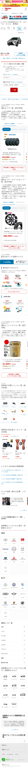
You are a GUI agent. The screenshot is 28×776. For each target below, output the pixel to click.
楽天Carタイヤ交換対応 (10, 123)
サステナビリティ (17, 766)
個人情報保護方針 (10, 754)
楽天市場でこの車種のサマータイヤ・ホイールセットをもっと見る (14, 247)
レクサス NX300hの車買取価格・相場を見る (12, 475)
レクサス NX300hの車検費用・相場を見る (11, 479)
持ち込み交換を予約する (14, 291)
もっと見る (23, 510)
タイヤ (4, 99)
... (9, 13)
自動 (25, 28)
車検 (14, 28)
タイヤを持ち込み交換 (8, 262)
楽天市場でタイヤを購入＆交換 (22, 262)
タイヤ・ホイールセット (14, 99)
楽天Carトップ (4, 13)
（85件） (13, 366)
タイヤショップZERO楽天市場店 (11, 161)
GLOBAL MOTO (7, 368)
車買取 (8, 28)
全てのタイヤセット (20, 202)
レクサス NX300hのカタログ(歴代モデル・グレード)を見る (12, 470)
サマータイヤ (6, 129)
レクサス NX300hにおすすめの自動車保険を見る (12, 483)
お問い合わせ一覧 (10, 766)
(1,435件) (8, 458)
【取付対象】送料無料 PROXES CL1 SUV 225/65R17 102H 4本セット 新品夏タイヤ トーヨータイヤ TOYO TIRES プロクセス (12, 154)
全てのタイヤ (20, 123)
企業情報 (3, 754)
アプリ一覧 (4, 766)
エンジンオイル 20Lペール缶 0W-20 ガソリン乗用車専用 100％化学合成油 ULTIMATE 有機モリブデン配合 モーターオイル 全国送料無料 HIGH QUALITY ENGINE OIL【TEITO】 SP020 (12, 360)
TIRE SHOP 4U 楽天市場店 (10, 240)
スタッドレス (15, 129)
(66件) (21, 458)
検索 (15, 90)
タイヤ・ (19, 28)
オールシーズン (22, 129)
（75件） (13, 159)
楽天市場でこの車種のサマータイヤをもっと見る (14, 168)
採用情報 (16, 754)
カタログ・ (3, 28)
